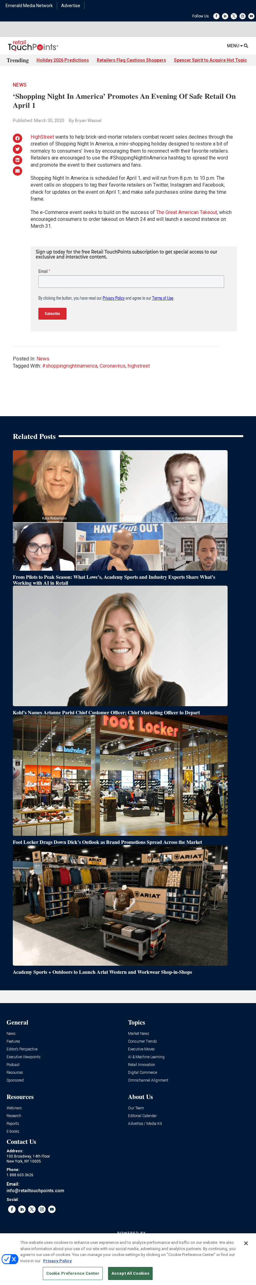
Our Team (136, 1108)
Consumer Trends (142, 1042)
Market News (138, 1034)
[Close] (246, 1243)
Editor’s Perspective (22, 1049)
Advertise (70, 5)
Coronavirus (113, 366)
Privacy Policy (57, 1261)
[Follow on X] (234, 16)
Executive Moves (141, 1049)
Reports (13, 1124)
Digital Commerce (142, 1073)
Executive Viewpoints (24, 1057)
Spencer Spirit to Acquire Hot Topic (210, 60)
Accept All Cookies (130, 1273)
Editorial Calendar (142, 1116)
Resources (15, 1073)
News (20, 85)
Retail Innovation (141, 1065)
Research (14, 1116)
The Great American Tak (181, 212)
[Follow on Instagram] (242, 16)
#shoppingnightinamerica (69, 366)
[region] (128, 1259)
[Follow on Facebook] (216, 16)
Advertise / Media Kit (145, 1124)
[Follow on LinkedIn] (225, 16)
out (213, 212)
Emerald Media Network (29, 5)
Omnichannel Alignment (148, 1080)
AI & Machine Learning (146, 1057)
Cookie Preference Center (72, 1273)
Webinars (14, 1108)
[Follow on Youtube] (251, 16)
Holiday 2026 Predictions (63, 60)
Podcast (13, 1065)
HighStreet (42, 137)
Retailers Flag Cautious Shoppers (131, 60)
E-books (13, 1132)
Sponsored (15, 1080)
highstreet (139, 366)
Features (13, 1042)
